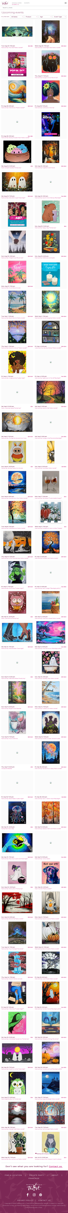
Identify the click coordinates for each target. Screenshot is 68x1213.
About (55, 1175)
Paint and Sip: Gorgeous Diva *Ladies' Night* (13, 378)
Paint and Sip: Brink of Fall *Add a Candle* (12, 918)
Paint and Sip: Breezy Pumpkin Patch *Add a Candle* (15, 137)
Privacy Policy (25, 1200)
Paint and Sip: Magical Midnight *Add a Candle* (47, 1099)
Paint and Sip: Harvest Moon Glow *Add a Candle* (14, 498)
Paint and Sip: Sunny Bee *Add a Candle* (46, 468)
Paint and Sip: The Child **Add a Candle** (12, 47)
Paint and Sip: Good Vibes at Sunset (11, 288)
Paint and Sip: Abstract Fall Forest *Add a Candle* (48, 828)
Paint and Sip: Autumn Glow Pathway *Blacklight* (48, 197)
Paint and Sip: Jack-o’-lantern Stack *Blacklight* (47, 798)
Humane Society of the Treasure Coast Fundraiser (48, 1159)
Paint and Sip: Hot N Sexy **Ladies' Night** (12, 588)
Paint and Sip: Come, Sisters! (42, 858)
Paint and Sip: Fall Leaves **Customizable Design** (48, 498)
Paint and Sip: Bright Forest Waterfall (11, 708)
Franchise (34, 1178)
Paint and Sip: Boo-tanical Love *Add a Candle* (13, 1159)
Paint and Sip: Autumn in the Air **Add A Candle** (14, 348)
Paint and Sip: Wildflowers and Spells (45, 258)
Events (27, 3)
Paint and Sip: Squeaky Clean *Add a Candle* (47, 678)
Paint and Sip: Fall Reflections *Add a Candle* (13, 528)
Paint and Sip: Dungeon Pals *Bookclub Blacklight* (48, 438)
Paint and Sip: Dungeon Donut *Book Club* (46, 77)
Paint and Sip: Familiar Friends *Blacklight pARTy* (48, 1009)
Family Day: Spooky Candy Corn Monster (12, 468)
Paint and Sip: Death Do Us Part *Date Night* (13, 1069)
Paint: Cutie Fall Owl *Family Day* (10, 618)
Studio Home (17, 3)
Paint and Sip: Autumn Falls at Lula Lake (11, 978)
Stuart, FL (5, 7)
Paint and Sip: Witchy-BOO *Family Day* (12, 888)
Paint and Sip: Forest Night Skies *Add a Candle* (47, 47)
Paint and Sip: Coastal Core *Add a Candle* (46, 708)
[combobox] (17, 16)
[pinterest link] (40, 1194)
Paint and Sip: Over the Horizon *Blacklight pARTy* (48, 648)
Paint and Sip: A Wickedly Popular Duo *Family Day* (15, 1039)
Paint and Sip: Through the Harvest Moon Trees (13, 438)
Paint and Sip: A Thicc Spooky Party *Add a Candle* (14, 558)
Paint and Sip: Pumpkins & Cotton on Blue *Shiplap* (48, 528)
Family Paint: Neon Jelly (7, 828)
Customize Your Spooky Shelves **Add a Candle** (48, 348)
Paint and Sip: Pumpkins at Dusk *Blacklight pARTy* (48, 1069)
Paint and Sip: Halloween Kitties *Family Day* (13, 678)
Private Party (36, 1175)
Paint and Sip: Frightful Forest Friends (45, 167)
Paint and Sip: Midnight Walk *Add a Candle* (13, 1129)
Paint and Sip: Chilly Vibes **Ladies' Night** (12, 1009)
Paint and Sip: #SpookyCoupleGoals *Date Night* (14, 858)
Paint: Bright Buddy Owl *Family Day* (11, 1099)
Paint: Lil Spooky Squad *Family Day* (11, 408)
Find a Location (13, 1175)
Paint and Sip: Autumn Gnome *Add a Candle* (47, 918)
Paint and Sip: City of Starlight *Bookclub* (12, 948)
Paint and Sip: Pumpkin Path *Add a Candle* (46, 558)
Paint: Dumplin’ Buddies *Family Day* (11, 167)
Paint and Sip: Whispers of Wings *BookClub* (47, 1039)
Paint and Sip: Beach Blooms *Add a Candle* (13, 318)
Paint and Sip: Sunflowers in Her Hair (44, 107)
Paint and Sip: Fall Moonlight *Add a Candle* (46, 1129)
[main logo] (5, 2)
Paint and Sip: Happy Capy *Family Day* (45, 227)
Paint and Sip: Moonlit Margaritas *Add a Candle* (48, 318)
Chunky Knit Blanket (6, 768)
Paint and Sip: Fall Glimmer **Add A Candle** (13, 107)
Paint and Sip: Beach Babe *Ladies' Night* (12, 798)
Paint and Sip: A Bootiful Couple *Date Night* (13, 197)
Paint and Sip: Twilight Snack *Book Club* (12, 258)
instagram (34, 1194)
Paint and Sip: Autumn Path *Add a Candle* (46, 408)
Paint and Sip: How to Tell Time (9, 738)
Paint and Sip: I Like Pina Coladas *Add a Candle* (47, 618)
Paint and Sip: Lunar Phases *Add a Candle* (46, 978)
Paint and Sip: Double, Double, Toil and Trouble (47, 738)
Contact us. (56, 1166)
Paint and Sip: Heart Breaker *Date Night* (12, 648)
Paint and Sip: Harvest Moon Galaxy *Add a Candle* (48, 768)
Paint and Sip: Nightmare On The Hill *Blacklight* (48, 378)
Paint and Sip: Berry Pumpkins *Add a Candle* (47, 948)
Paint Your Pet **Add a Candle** (43, 888)
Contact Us (44, 1200)
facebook (27, 1194)
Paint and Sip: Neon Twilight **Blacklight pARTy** (48, 588)
